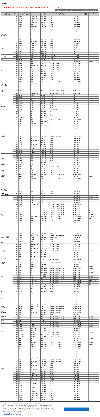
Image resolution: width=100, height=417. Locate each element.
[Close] (97, 409)
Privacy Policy (6, 412)
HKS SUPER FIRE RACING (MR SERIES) (87, 10)
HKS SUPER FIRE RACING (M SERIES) (65, 10)
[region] (50, 409)
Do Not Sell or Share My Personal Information (76, 409)
